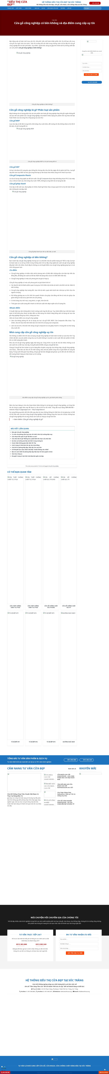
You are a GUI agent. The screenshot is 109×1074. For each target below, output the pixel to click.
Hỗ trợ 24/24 (104, 1072)
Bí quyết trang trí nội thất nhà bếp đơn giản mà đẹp (28, 456)
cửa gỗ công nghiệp (25, 261)
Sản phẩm (28, 8)
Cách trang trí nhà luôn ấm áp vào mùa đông (25, 445)
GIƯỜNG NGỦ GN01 (69, 742)
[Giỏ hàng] (80, 8)
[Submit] (100, 8)
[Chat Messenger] (106, 1070)
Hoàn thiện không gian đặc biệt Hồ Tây (24, 443)
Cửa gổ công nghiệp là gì (32, 419)
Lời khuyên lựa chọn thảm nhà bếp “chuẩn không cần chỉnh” (30, 449)
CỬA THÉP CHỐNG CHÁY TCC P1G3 (15, 606)
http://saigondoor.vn (38, 410)
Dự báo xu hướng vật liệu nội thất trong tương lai (27, 441)
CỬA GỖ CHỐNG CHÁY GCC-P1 (68, 606)
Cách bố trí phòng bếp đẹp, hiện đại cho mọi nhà (26, 447)
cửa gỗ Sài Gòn (53, 345)
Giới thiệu (19, 8)
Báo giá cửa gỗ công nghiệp (20, 432)
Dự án (43, 8)
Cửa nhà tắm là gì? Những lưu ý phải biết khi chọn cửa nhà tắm (31, 438)
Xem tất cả (72, 769)
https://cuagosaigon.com (23, 410)
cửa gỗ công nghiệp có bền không (40, 414)
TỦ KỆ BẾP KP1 (15, 742)
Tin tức (63, 8)
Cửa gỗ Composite (43, 179)
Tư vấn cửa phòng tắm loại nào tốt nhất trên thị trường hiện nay (32, 434)
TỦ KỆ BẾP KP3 (51, 742)
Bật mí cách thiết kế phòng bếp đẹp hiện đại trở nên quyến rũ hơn (32, 452)
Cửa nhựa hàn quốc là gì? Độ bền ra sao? (24, 436)
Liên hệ (69, 8)
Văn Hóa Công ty (17, 454)
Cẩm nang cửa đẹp (52, 8)
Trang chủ (10, 8)
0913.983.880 (5, 1072)
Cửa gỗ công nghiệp (33, 116)
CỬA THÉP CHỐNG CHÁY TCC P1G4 (33, 606)
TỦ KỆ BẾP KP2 (33, 742)
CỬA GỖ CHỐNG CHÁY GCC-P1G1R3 (51, 606)
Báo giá (37, 8)
